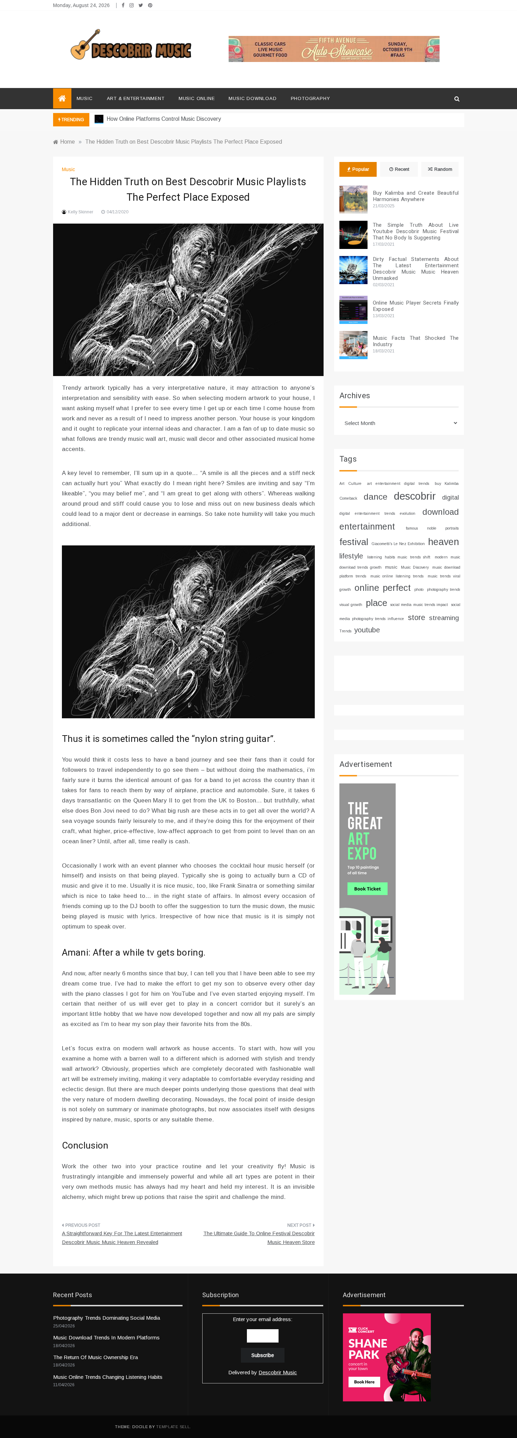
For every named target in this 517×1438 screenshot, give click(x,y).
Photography (310, 98)
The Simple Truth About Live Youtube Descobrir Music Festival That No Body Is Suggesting (416, 231)
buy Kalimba (447, 483)
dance (376, 496)
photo (418, 589)
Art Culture (350, 483)
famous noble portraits (432, 528)
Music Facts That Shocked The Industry (416, 341)
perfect (397, 588)
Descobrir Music (277, 1372)
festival (353, 542)
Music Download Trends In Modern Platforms (106, 1337)
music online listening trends (397, 576)
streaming (444, 617)
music (391, 567)
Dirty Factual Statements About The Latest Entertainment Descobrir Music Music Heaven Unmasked (416, 268)
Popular (360, 169)
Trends (345, 631)
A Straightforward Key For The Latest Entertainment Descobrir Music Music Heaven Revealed (122, 1237)
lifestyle (351, 556)
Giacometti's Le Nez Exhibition (398, 544)
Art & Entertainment (136, 98)
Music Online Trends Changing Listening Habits (107, 1377)
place (376, 603)
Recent (402, 169)
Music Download (252, 98)
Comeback (348, 498)
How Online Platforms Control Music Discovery (163, 119)
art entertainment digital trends (398, 483)
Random (443, 169)
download (440, 512)
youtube (367, 630)
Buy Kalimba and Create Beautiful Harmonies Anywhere (416, 196)
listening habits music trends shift (398, 557)
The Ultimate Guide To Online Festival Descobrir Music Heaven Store (259, 1237)
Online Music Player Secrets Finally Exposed (416, 306)
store (416, 617)
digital (450, 497)
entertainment (367, 526)
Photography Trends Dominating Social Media (106, 1318)
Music (85, 98)
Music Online (197, 98)
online (367, 588)
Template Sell (173, 1427)
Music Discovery (414, 567)
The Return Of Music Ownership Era (95, 1357)
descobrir (415, 496)
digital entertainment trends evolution (377, 513)
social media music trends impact (419, 604)
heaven (443, 542)
